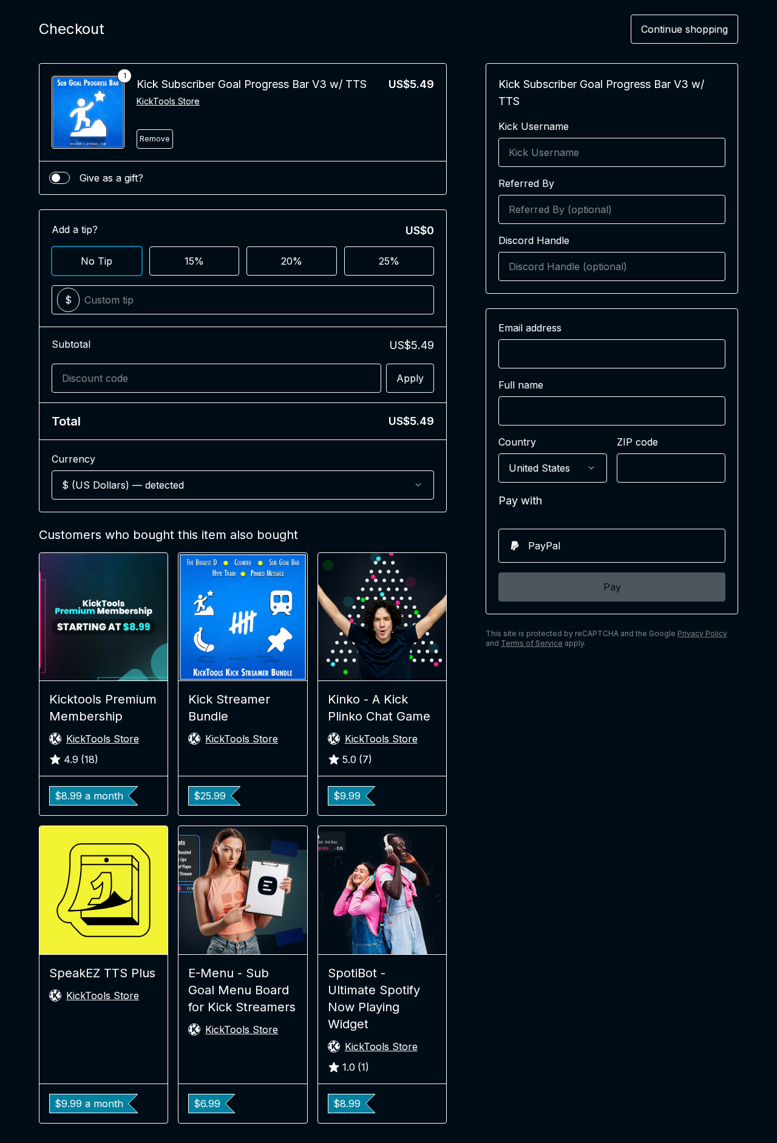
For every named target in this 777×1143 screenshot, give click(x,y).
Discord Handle (533, 240)
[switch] (59, 178)
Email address (530, 328)
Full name (520, 385)
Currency (73, 459)
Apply (410, 378)
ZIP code (637, 442)
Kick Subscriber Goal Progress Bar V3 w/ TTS (252, 84)
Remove (155, 138)
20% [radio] (291, 261)
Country (517, 442)
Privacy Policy (702, 633)
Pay (612, 587)
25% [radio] (389, 261)
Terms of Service (532, 643)
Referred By (526, 183)
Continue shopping (684, 29)
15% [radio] (194, 261)
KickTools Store (168, 101)
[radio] (611, 546)
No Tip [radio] (96, 261)
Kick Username (533, 126)
